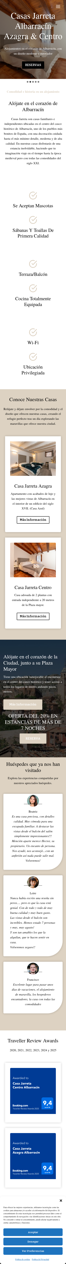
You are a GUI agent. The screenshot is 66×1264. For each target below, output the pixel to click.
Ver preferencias (33, 1251)
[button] (61, 1200)
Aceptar (33, 1232)
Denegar (33, 1241)
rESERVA (33, 738)
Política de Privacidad (40, 1259)
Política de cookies (22, 1259)
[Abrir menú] (58, 6)
